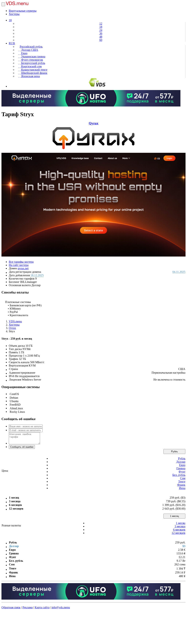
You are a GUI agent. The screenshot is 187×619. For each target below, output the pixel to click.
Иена (182, 488)
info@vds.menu (60, 607)
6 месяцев (179, 529)
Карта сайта (42, 607)
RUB (12, 43)
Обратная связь (10, 607)
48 (100, 36)
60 (100, 40)
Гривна (180, 468)
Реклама (27, 607)
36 (100, 33)
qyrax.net (23, 268)
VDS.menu (15, 321)
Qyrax (93, 123)
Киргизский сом (31, 66)
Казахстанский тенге (33, 69)
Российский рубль (31, 46)
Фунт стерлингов (31, 59)
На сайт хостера (18, 265)
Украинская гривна (32, 56)
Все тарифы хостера (21, 261)
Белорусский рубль (32, 63)
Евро (23, 53)
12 (100, 23)
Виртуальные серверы (23, 10)
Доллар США (29, 49)
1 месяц (174, 516)
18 (10, 20)
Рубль (174, 451)
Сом (182, 478)
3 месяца (180, 526)
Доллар (180, 461)
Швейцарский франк (33, 72)
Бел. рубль (178, 474)
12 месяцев (178, 532)
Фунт (182, 471)
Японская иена (30, 76)
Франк (181, 484)
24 (100, 30)
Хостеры (14, 14)
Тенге (181, 481)
